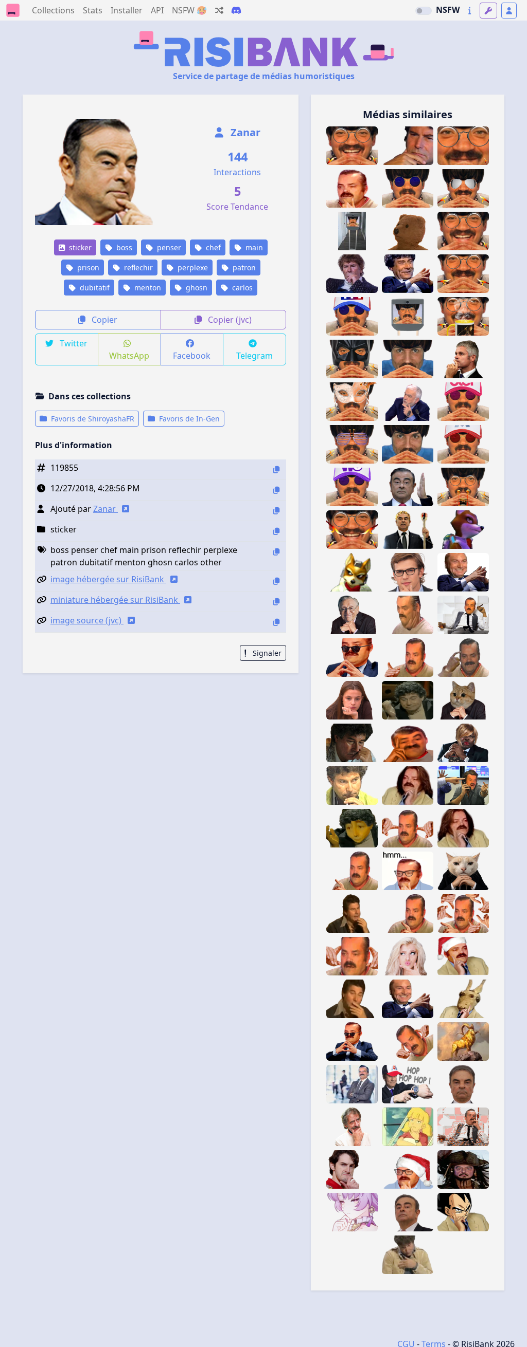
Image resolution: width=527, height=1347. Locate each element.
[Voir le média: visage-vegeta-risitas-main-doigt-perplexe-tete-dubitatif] (463, 1212)
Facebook (191, 355)
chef (212, 247)
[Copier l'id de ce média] (276, 469)
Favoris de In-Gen (188, 418)
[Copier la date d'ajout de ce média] (276, 490)
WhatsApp (129, 355)
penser (168, 247)
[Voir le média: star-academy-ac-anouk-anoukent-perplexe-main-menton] (352, 700)
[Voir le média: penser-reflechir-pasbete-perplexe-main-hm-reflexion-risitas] (352, 188)
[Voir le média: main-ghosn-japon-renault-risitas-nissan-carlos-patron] (407, 487)
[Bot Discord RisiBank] (236, 10)
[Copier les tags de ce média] (276, 552)
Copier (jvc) (229, 319)
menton (146, 287)
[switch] (423, 11)
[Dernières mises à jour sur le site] (470, 11)
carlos (241, 287)
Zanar (244, 132)
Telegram (254, 355)
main (253, 247)
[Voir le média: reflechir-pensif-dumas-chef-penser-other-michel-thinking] (352, 1127)
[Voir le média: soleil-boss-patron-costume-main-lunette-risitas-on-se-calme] (352, 657)
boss (123, 247)
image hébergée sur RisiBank (108, 579)
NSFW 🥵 (189, 10)
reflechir (137, 267)
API (157, 10)
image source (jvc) (87, 620)
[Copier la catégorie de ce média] (276, 531)
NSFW (448, 9)
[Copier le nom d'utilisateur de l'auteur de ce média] (276, 511)
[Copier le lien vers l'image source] (276, 622)
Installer (127, 10)
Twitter (72, 343)
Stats (92, 10)
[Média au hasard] (219, 10)
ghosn (195, 287)
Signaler (266, 653)
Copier (103, 319)
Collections (53, 10)
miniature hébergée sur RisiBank (115, 599)
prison (87, 267)
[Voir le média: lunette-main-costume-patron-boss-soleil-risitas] (352, 1041)
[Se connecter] (509, 11)
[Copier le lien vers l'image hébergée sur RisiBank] (276, 581)
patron (243, 267)
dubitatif (94, 287)
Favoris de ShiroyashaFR (91, 418)
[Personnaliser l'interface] (488, 11)
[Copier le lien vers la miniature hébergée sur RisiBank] (276, 602)
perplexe (191, 267)
